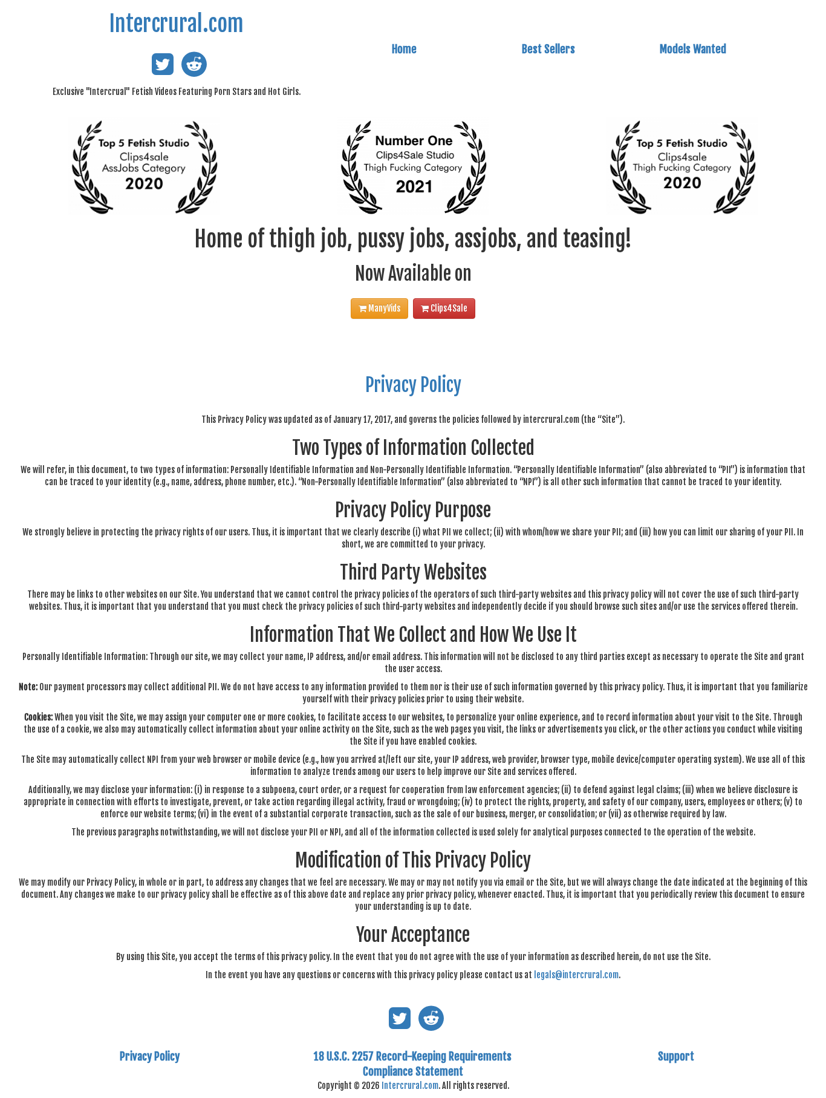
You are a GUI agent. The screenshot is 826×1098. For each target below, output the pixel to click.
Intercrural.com (176, 24)
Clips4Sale (448, 308)
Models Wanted (693, 49)
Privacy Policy (413, 385)
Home (404, 49)
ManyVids (383, 308)
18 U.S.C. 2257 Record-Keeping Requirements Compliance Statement (413, 1064)
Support (676, 1056)
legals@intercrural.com (576, 975)
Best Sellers (548, 49)
